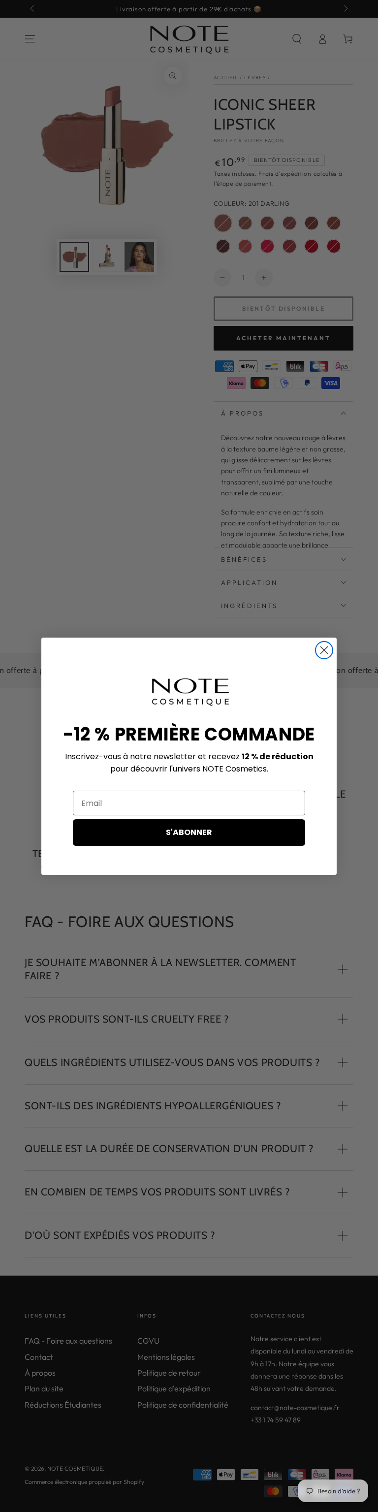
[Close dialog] (324, 650)
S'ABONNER (189, 832)
